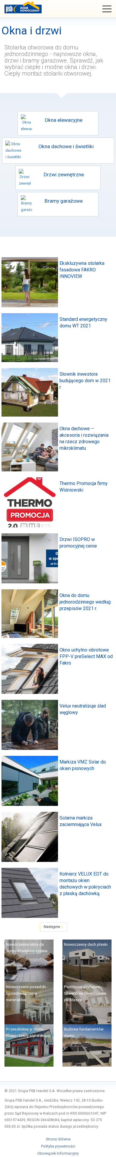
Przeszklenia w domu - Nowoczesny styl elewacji (28, 1032)
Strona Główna (58, 1139)
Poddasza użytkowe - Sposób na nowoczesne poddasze (85, 993)
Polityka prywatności (58, 1146)
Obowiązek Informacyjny (58, 1153)
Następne (52, 927)
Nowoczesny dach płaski (86, 944)
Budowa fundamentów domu (84, 1032)
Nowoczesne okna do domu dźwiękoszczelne (26, 947)
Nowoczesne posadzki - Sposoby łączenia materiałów (27, 993)
